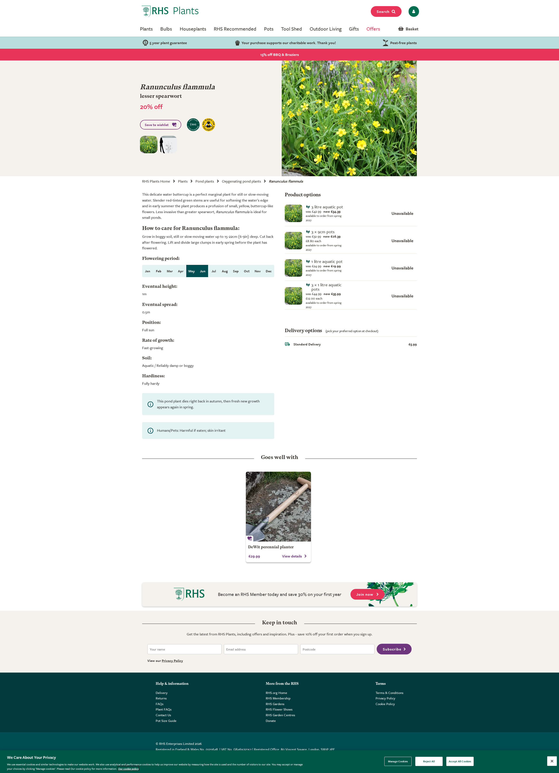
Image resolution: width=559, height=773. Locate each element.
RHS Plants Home (156, 181)
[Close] (552, 761)
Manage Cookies (398, 761)
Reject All (429, 761)
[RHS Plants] (170, 11)
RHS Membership (278, 698)
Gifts (354, 28)
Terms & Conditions (389, 692)
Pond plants (204, 181)
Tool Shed (291, 28)
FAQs (159, 703)
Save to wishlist (157, 124)
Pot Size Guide (166, 720)
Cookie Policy (385, 703)
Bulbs (166, 28)
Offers (373, 28)
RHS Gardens (275, 703)
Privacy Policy (172, 660)
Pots (269, 28)
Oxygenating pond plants (241, 181)
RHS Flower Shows (279, 709)
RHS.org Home (276, 692)
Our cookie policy (128, 768)
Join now (365, 594)
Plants (146, 28)
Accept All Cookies (460, 761)
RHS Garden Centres (280, 715)
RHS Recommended (235, 28)
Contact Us (163, 715)
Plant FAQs (163, 709)
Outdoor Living (326, 28)
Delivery (161, 692)
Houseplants (193, 28)
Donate (271, 720)
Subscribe (392, 649)
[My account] (413, 11)
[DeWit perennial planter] (278, 507)
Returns (161, 698)
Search (383, 11)
